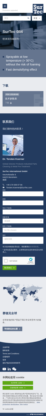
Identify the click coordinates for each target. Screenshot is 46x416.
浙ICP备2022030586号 (11, 363)
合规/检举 (6, 357)
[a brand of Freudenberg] (34, 414)
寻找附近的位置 (11, 329)
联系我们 (8, 268)
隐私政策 (6, 350)
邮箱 (4, 199)
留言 (4, 235)
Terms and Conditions (11, 354)
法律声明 (6, 347)
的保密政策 (34, 247)
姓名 (4, 190)
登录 (4, 360)
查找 (28, 18)
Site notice (24, 404)
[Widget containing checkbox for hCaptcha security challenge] (19, 261)
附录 (7, 226)
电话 (7, 208)
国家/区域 (6, 217)
